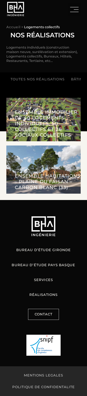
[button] (74, 9)
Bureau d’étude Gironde (43, 250)
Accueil (13, 27)
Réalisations (43, 295)
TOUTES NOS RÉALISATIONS (38, 79)
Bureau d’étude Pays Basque (43, 265)
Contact (43, 314)
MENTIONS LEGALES (43, 375)
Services (43, 280)
